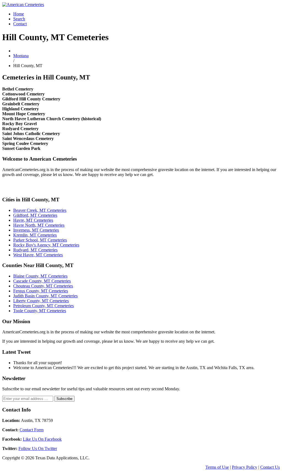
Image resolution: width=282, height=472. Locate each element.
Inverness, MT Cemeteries (36, 230)
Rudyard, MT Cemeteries (35, 250)
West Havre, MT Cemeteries (38, 255)
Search (19, 19)
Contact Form (32, 429)
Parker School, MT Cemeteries (40, 240)
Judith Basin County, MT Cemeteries (45, 295)
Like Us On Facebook (42, 439)
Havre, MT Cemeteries (33, 220)
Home (18, 14)
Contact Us (270, 467)
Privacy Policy (244, 467)
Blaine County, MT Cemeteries (40, 276)
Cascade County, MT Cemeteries (42, 281)
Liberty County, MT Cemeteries (41, 300)
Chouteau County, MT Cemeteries (43, 286)
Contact (20, 23)
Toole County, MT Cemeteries (39, 310)
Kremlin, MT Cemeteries (35, 235)
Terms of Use (217, 467)
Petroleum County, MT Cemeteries (43, 305)
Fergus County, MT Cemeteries (40, 291)
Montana (21, 55)
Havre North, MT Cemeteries (38, 225)
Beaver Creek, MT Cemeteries (39, 210)
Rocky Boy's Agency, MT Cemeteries (46, 245)
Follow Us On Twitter (37, 448)
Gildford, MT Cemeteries (35, 215)
